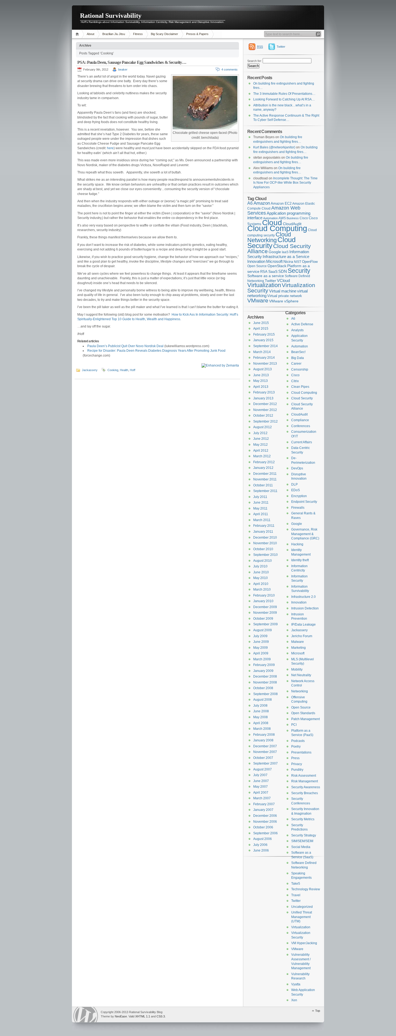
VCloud (283, 280)
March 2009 (262, 659)
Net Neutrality (301, 675)
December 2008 (265, 676)
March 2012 (262, 456)
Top (317, 1010)
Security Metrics (302, 819)
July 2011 (260, 497)
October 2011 (263, 485)
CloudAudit (299, 414)
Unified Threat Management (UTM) (301, 917)
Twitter (281, 46)
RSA (264, 272)
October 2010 (263, 549)
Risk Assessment (303, 775)
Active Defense (302, 324)
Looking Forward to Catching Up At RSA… (284, 99)
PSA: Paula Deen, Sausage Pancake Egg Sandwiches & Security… (131, 62)
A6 (250, 203)
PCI (294, 725)
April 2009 (260, 653)
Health (124, 370)
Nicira (288, 261)
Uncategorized (302, 907)
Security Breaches (304, 793)
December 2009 (265, 607)
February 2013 (264, 392)
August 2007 (262, 769)
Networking (299, 691)
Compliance (300, 420)
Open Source (257, 266)
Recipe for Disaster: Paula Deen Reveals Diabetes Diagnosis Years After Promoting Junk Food (156, 351)
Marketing (298, 648)
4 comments (229, 69)
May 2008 (260, 717)
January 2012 (263, 468)
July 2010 (260, 566)
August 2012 (262, 427)
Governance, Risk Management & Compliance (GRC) (305, 534)
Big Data (297, 358)
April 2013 (260, 387)
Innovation (256, 261)
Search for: (254, 60)
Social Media (300, 847)
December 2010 (265, 537)
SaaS (272, 272)
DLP (294, 484)
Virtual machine (282, 291)
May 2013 (260, 381)
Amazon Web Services (273, 210)
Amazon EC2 (281, 203)
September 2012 (265, 421)
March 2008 (262, 729)
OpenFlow (310, 262)
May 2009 (260, 648)
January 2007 (263, 810)
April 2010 (260, 584)
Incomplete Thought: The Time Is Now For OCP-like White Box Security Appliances (285, 182)
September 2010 (265, 555)
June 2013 (261, 375)
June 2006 (261, 850)
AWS (282, 218)
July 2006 (260, 845)
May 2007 (260, 787)
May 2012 (260, 445)
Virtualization (264, 285)
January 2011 (263, 531)
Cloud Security (271, 243)
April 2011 (260, 514)
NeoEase (121, 1016)
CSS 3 (161, 1016)
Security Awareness (305, 787)
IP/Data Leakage (303, 624)
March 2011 (261, 520)
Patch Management (305, 719)
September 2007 (265, 763)
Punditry (297, 770)
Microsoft (274, 261)
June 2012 (261, 439)
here (110, 148)
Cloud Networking (269, 237)
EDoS (295, 490)
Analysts (297, 330)
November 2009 (265, 613)
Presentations (301, 752)
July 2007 (260, 775)
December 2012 (265, 404)
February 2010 (264, 595)
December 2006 (265, 816)
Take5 (295, 883)
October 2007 (263, 758)
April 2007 (260, 792)
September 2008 (265, 694)
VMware (257, 300)
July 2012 (260, 433)
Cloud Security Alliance (279, 249)
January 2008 (263, 740)
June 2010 (261, 572)
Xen (294, 1000)
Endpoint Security (304, 502)
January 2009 (263, 671)
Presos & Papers (197, 34)
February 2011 (264, 526)
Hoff (132, 370)
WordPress (85, 1014)
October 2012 (263, 415)
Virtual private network (284, 296)
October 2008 (263, 688)
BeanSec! (298, 352)
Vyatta (295, 984)
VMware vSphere (283, 301)
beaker (122, 69)
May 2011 (260, 508)
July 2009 (260, 636)
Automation (299, 346)
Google (275, 252)
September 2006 (265, 833)
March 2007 (262, 798)
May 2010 (260, 578)
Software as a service (265, 276)
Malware (297, 642)
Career (296, 363)
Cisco (304, 218)
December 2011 (265, 474)
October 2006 (263, 827)
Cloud (272, 222)
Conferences (300, 426)
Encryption (299, 496)
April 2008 (260, 723)
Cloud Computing (277, 228)
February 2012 (264, 462)
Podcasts (298, 741)
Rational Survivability (110, 15)
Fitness (138, 34)
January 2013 (263, 398)
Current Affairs (301, 442)
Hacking (297, 544)
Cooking (112, 370)
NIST (297, 262)
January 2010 (263, 601)
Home (78, 34)
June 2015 (261, 323)
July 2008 (260, 705)
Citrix (295, 381)
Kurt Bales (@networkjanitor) (274, 147)
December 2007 (265, 746)
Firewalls (297, 508)
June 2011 (261, 502)
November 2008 (265, 682)
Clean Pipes (300, 387)
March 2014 (262, 352)
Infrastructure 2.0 (303, 597)
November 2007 (265, 752)
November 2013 (265, 363)
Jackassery (90, 370)
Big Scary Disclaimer (164, 34)
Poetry (296, 746)
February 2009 (264, 665)
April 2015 (260, 328)
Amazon (261, 203)
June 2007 (261, 781)
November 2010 (265, 543)
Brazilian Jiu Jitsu (113, 34)
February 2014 (264, 358)
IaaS (285, 252)
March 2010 (262, 589)
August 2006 (262, 839)
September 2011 (265, 491)
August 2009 (262, 630)
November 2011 (265, 479)
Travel (295, 895)
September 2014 (265, 346)
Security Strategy (303, 835)
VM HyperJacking (304, 943)
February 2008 (264, 735)
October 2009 (263, 618)
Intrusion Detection (305, 608)
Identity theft (300, 560)
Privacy (296, 764)
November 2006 (265, 822)
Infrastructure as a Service (286, 256)
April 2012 (260, 450)
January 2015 (263, 340)
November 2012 (265, 410)
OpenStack (277, 266)
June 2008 (261, 711)
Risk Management (304, 781)
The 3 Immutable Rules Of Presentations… (284, 94)
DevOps (297, 468)
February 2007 (264, 804)
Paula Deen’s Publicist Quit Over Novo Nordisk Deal (125, 346)
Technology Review (305, 889)
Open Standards (303, 713)
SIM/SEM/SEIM (302, 841)
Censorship (299, 369)
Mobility (297, 669)
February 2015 (264, 334)
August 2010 (262, 561)
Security (299, 270)
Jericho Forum (301, 636)
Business (293, 218)
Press (295, 758)
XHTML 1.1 (142, 1016)
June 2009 (261, 642)
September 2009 (265, 624)
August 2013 (262, 369)
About (90, 34)
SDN (282, 271)
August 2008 (262, 700)
